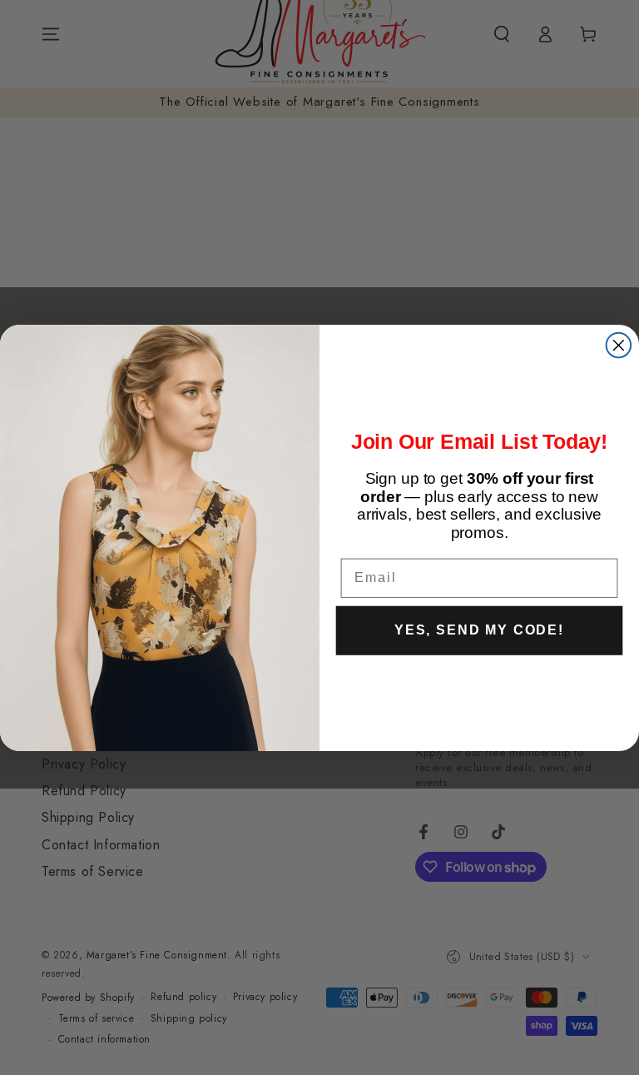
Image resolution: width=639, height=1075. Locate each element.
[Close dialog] (619, 344)
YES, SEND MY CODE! (479, 629)
